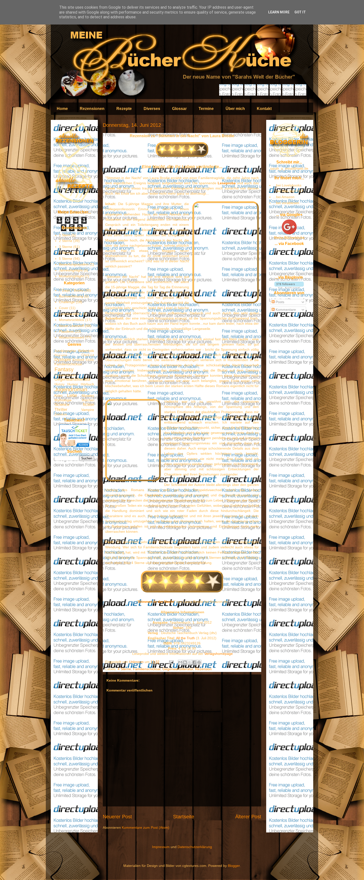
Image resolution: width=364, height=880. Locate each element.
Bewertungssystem (74, 264)
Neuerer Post (117, 816)
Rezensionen (92, 109)
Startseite (183, 816)
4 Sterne (124, 669)
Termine (206, 109)
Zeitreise (60, 414)
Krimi (58, 396)
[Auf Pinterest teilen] (199, 662)
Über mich (235, 109)
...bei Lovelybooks (287, 185)
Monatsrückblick (71, 320)
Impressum (161, 847)
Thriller (60, 409)
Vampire (87, 410)
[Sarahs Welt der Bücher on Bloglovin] (289, 287)
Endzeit (78, 360)
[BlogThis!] (184, 662)
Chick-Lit (87, 355)
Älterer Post (248, 816)
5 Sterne (65, 259)
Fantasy (64, 369)
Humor (72, 384)
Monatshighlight (71, 276)
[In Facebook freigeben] (194, 662)
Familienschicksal (146, 669)
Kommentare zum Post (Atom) (145, 827)
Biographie (60, 355)
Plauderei (66, 331)
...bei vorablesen (286, 203)
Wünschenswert (71, 337)
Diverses (152, 109)
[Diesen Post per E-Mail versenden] (180, 662)
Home (62, 109)
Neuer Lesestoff (71, 326)
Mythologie (63, 400)
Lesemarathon (70, 314)
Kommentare (285, 310)
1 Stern (64, 235)
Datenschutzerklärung (195, 847)
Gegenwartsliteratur (177, 669)
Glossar (179, 109)
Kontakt (264, 109)
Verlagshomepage (218, 654)
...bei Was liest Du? (288, 191)
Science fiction (74, 404)
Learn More (278, 12)
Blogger (234, 866)
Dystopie (62, 359)
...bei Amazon (283, 197)
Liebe (72, 395)
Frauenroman (65, 375)
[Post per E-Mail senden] (171, 662)
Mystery (88, 396)
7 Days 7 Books (71, 290)
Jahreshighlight (71, 270)
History (59, 384)
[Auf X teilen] (189, 662)
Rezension (203, 669)
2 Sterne (65, 241)
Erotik (90, 360)
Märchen (88, 400)
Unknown (137, 662)
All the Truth (185, 638)
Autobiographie (65, 351)
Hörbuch (87, 384)
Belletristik (86, 351)
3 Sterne (65, 247)
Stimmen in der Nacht (156, 602)
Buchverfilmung (71, 296)
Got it (300, 12)
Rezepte (124, 109)
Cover (63, 308)
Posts (279, 302)
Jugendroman (70, 389)
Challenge (67, 302)
